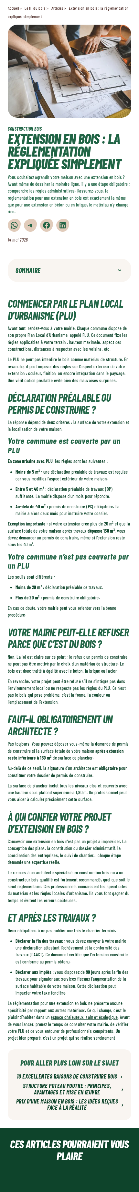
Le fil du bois (35, 8)
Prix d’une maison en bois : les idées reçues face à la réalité (69, 1104)
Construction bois (25, 129)
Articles (57, 8)
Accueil (13, 8)
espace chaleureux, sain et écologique (84, 1017)
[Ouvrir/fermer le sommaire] (119, 270)
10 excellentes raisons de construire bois (69, 1076)
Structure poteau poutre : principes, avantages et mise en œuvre (73, 1089)
